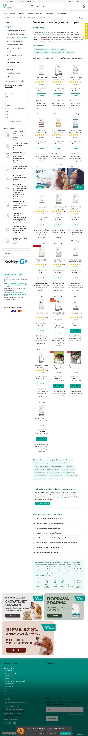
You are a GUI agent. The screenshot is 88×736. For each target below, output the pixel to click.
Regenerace (10, 59)
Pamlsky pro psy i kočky (15, 81)
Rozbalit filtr (15, 121)
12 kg (43, 114)
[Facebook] (5, 723)
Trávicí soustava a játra (40, 463)
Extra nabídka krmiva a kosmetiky (14, 86)
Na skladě (17, 94)
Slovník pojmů (7, 686)
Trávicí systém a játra (13, 48)
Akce (7, 23)
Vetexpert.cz (7, 689)
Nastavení (41, 733)
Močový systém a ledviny (14, 55)
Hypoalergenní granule (68, 469)
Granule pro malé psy (40, 476)
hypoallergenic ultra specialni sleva (17, 108)
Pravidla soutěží (8, 684)
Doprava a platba (8, 1)
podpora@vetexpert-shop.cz (16, 703)
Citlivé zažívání (38, 472)
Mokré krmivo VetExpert (14, 41)
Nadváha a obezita (12, 52)
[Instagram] (10, 723)
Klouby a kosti (38, 469)
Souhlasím (66, 733)
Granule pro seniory (67, 472)
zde (58, 730)
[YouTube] (14, 723)
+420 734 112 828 (14, 707)
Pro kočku (9, 77)
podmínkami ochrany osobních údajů (72, 714)
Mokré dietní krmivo (52, 469)
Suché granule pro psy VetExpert (17, 38)
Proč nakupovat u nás (9, 673)
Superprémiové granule (55, 479)
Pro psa (8, 27)
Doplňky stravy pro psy (14, 62)
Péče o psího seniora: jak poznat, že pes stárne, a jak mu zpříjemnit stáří (15, 284)
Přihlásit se (51, 719)
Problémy (10, 69)
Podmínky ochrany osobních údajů (13, 681)
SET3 (17, 114)
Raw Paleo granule (39, 479)
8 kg (77, 114)
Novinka (17, 100)
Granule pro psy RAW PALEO (16, 30)
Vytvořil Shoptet (78, 734)
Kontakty (6, 678)
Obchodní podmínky (9, 676)
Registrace (79, 1)
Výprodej (17, 105)
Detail (42, 96)
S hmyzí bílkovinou (55, 476)
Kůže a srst (69, 466)
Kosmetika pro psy (12, 66)
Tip (17, 103)
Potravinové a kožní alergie (15, 45)
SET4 (17, 117)
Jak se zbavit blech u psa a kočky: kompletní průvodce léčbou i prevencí (16, 293)
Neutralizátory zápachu (14, 73)
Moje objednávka (8, 694)
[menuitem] (5, 13)
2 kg (38, 114)
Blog (4, 691)
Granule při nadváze (52, 472)
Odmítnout (53, 733)
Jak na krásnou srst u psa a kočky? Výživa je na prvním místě (15, 275)
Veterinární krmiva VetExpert (16, 34)
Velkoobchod (20, 1)
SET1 (17, 111)
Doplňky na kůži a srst (71, 476)
